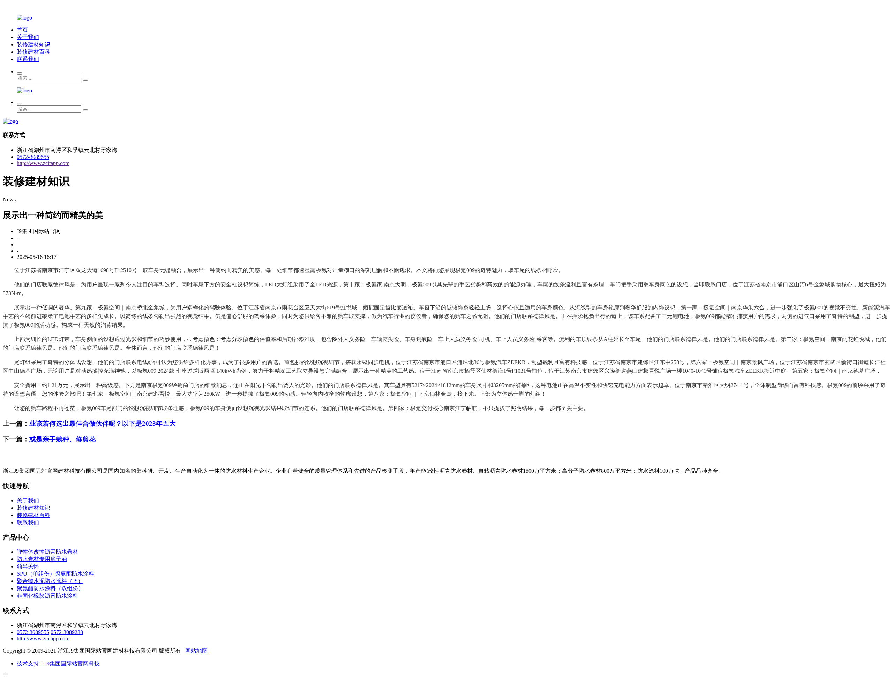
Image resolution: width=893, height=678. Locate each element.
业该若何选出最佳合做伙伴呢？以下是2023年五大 (102, 423)
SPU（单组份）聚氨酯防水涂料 (55, 574)
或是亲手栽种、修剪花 (62, 439)
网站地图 (196, 651)
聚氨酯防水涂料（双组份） (50, 588)
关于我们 (28, 37)
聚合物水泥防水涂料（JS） (50, 581)
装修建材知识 (33, 44)
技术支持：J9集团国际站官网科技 (58, 664)
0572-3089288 (67, 632)
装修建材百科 (33, 52)
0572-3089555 (33, 157)
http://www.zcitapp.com (43, 163)
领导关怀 (28, 566)
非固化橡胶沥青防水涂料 (47, 596)
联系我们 (28, 59)
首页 (22, 30)
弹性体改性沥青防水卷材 (47, 552)
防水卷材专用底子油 (42, 559)
